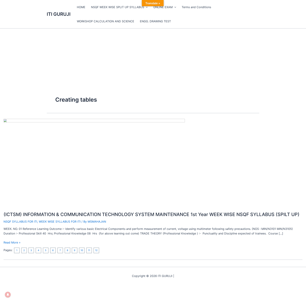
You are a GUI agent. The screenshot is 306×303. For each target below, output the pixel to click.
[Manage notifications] (8, 295)
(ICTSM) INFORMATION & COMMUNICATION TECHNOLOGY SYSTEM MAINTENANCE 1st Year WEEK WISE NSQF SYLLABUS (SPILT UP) (151, 214)
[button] (146, 7)
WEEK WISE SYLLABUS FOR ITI (60, 221)
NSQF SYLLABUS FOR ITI (20, 221)
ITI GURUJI (58, 14)
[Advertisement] (153, 55)
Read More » (12, 242)
